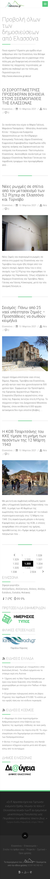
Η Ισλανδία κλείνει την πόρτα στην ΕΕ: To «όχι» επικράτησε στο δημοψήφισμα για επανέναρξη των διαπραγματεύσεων (24, 733)
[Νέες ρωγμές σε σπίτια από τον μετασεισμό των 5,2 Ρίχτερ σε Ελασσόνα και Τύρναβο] (25, 233)
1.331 (39, 559)
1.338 (14, 571)
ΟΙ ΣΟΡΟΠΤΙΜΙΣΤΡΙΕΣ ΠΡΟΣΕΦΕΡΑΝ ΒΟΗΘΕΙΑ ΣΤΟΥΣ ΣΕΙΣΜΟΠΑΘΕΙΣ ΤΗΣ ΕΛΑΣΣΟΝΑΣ (23, 96)
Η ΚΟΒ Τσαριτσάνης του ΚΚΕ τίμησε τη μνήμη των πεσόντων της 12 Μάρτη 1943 (24, 438)
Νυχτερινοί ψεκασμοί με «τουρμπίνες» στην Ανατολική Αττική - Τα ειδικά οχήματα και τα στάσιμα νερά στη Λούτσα (23, 670)
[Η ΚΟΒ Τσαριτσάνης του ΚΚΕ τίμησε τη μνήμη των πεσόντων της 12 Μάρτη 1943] (25, 477)
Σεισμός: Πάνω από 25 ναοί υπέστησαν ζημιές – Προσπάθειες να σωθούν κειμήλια (23, 314)
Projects (31, 849)
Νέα (45, 109)
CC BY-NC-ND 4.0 (35, 865)
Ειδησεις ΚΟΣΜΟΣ (20, 710)
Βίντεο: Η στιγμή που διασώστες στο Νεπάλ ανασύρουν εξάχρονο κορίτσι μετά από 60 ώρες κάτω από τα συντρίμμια (24, 745)
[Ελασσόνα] (14, 4)
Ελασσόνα (7, 109)
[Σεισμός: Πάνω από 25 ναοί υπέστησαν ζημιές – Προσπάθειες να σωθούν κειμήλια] (25, 353)
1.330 (28, 559)
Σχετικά (41, 849)
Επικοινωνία (30, 845)
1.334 (39, 563)
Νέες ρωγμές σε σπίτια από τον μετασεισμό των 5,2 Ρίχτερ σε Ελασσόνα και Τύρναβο (23, 193)
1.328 (39, 555)
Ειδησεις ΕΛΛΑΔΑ (19, 659)
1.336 (28, 567)
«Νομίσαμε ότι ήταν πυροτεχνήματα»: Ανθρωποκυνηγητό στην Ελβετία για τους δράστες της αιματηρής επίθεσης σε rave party (24, 722)
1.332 (16, 563)
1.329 (16, 559)
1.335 (16, 567)
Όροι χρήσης (25, 853)
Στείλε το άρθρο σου (13, 849)
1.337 (39, 567)
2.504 (33, 571)
